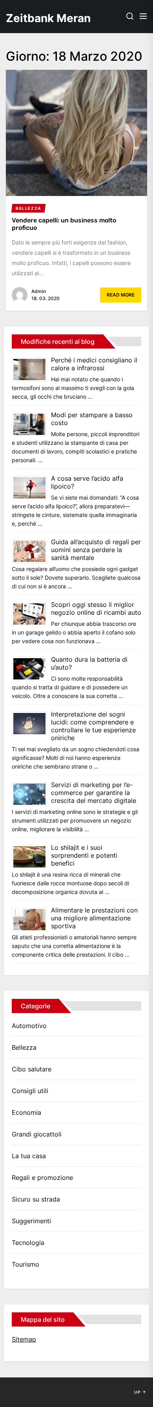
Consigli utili (30, 1091)
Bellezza (24, 1047)
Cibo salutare (31, 1069)
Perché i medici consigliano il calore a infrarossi (94, 364)
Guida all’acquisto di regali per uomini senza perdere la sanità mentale (96, 550)
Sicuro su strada (36, 1199)
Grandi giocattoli (37, 1134)
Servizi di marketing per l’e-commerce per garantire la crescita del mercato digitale (93, 792)
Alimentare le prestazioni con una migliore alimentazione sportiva (94, 918)
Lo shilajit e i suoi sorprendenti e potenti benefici (84, 855)
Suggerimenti (31, 1221)
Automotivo (29, 1026)
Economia (26, 1112)
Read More (121, 295)
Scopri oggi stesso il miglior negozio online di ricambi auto (96, 608)
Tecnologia (28, 1243)
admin (38, 291)
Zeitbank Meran (45, 18)
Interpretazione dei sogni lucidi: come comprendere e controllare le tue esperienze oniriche (93, 726)
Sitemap (24, 1339)
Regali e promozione (42, 1177)
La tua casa (29, 1156)
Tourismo (25, 1264)
